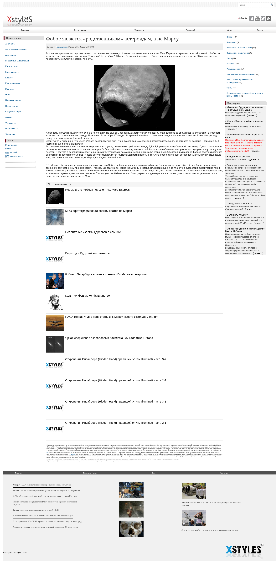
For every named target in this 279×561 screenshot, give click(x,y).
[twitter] (251, 18)
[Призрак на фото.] (131, 509)
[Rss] (268, 18)
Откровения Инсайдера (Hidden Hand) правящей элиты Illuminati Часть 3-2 (115, 359)
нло (47, 452)
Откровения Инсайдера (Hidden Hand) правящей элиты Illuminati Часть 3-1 (115, 401)
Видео (260, 30)
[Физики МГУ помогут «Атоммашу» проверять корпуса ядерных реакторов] (131, 490)
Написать (139, 30)
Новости (231, 63)
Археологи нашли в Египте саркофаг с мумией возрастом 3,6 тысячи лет (45, 527)
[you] (257, 18)
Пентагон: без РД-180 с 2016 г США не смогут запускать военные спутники (211, 503)
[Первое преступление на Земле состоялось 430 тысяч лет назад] (131, 529)
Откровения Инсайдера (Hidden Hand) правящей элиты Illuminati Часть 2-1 (115, 422)
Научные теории (13, 100)
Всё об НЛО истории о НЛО (239, 47)
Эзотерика (10, 134)
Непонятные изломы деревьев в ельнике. (93, 232)
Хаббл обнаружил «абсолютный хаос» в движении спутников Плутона (45, 496)
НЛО (7, 94)
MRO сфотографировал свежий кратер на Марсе (98, 210)
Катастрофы (11, 66)
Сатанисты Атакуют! (237, 214)
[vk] (262, 18)
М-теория (72, 454)
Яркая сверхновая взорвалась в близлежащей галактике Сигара (109, 338)
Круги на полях (12, 83)
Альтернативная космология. (242, 165)
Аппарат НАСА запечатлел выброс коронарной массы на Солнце (42, 485)
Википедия (232, 42)
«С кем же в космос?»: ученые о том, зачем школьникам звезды (209, 530)
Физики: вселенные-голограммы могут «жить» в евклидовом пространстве (46, 490)
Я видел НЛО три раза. (239, 156)
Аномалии (10, 43)
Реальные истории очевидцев (240, 74)
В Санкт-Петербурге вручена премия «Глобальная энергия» (106, 274)
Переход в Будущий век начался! (87, 253)
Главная (25, 30)
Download (190, 30)
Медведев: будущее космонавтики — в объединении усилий (244, 108)
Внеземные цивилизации (17, 60)
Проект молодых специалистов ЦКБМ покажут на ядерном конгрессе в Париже (45, 503)
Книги (229, 58)
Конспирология (12, 71)
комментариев (14, 156)
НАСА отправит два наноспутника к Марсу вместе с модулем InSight (111, 316)
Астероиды (10, 54)
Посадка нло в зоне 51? (239, 203)
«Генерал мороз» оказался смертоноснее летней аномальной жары (43, 515)
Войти (8, 148)
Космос (9, 77)
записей (11, 152)
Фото (229, 30)
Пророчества (11, 105)
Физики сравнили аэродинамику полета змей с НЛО (36, 510)
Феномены (10, 122)
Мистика (9, 88)
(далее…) (252, 115)
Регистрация (80, 30)
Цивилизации (11, 128)
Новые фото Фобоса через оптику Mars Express (97, 189)
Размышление (62, 47)
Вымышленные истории (238, 52)
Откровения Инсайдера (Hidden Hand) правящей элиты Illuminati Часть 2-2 (115, 380)
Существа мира (13, 111)
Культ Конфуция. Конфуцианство (87, 295)
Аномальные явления (15, 49)
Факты (8, 117)
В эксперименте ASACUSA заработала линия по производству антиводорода (48, 521)
